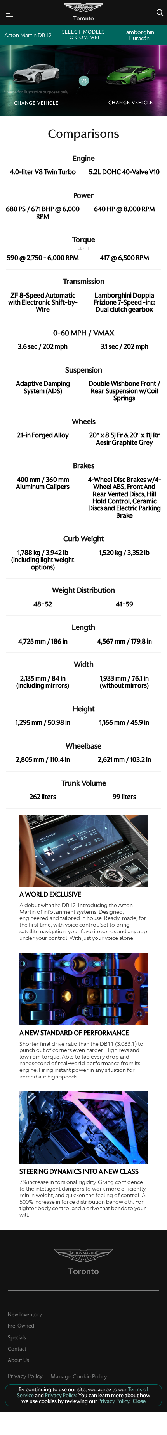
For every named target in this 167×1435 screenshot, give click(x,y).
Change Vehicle (36, 103)
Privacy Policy (25, 1376)
